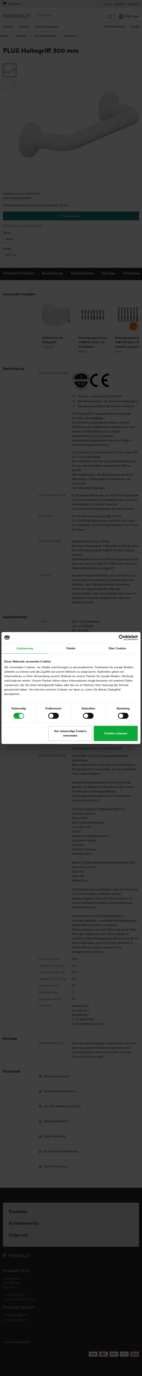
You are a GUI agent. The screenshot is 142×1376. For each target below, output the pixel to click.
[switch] (53, 716)
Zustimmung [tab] (24, 648)
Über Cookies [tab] (117, 648)
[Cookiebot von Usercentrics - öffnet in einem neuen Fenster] (121, 637)
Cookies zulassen (115, 733)
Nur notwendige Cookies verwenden (70, 733)
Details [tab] (71, 648)
